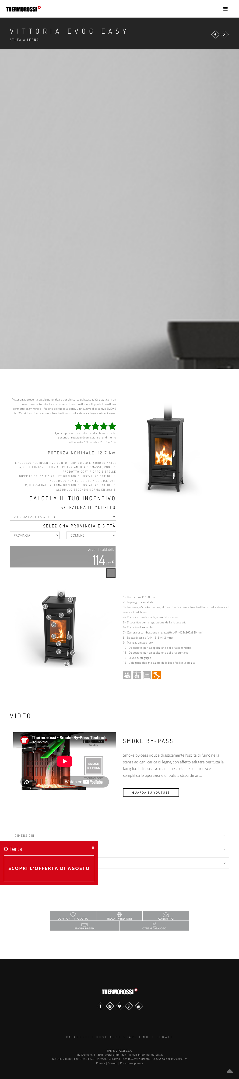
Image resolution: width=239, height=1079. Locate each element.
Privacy (100, 1063)
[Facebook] (215, 34)
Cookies (112, 1063)
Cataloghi (78, 1037)
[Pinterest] (120, 1006)
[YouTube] (139, 1006)
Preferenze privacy (131, 1063)
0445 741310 (64, 1059)
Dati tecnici (26, 849)
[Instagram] (110, 1006)
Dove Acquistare (116, 1037)
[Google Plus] (225, 34)
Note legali (158, 1037)
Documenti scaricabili (36, 863)
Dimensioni (25, 835)
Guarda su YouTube (151, 793)
